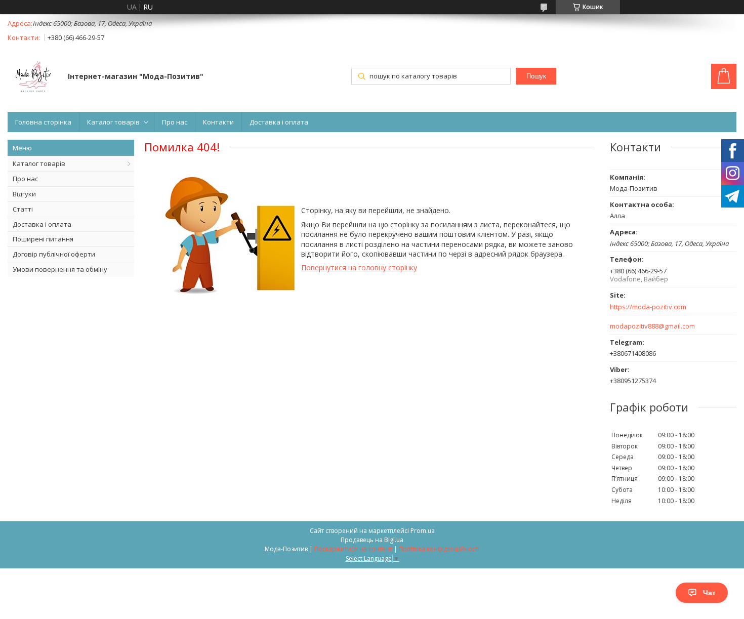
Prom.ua (422, 530)
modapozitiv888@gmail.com (652, 326)
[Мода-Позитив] (33, 77)
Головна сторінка (43, 122)
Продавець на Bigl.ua (372, 539)
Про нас (174, 122)
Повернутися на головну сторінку (359, 267)
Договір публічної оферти (54, 254)
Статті (23, 209)
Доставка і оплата (279, 122)
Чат (709, 593)
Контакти (218, 122)
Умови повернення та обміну (60, 269)
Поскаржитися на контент (353, 549)
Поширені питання (43, 238)
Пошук (536, 76)
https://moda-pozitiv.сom (648, 307)
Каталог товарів (113, 122)
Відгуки (24, 193)
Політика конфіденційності (439, 549)
